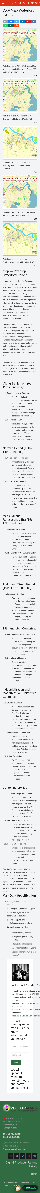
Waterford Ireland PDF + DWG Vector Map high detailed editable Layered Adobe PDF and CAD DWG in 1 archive (19, 69)
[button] (30, 1188)
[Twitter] (20, 3)
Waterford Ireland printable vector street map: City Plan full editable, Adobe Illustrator (18, 166)
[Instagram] (24, 3)
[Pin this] (28, 21)
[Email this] (5, 21)
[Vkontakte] (34, 1156)
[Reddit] (36, 3)
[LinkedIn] (28, 3)
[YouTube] (32, 3)
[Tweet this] (16, 21)
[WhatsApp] (12, 3)
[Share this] (11, 21)
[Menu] (2, 3)
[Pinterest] (28, 1156)
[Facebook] (16, 3)
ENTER (34, 1174)
